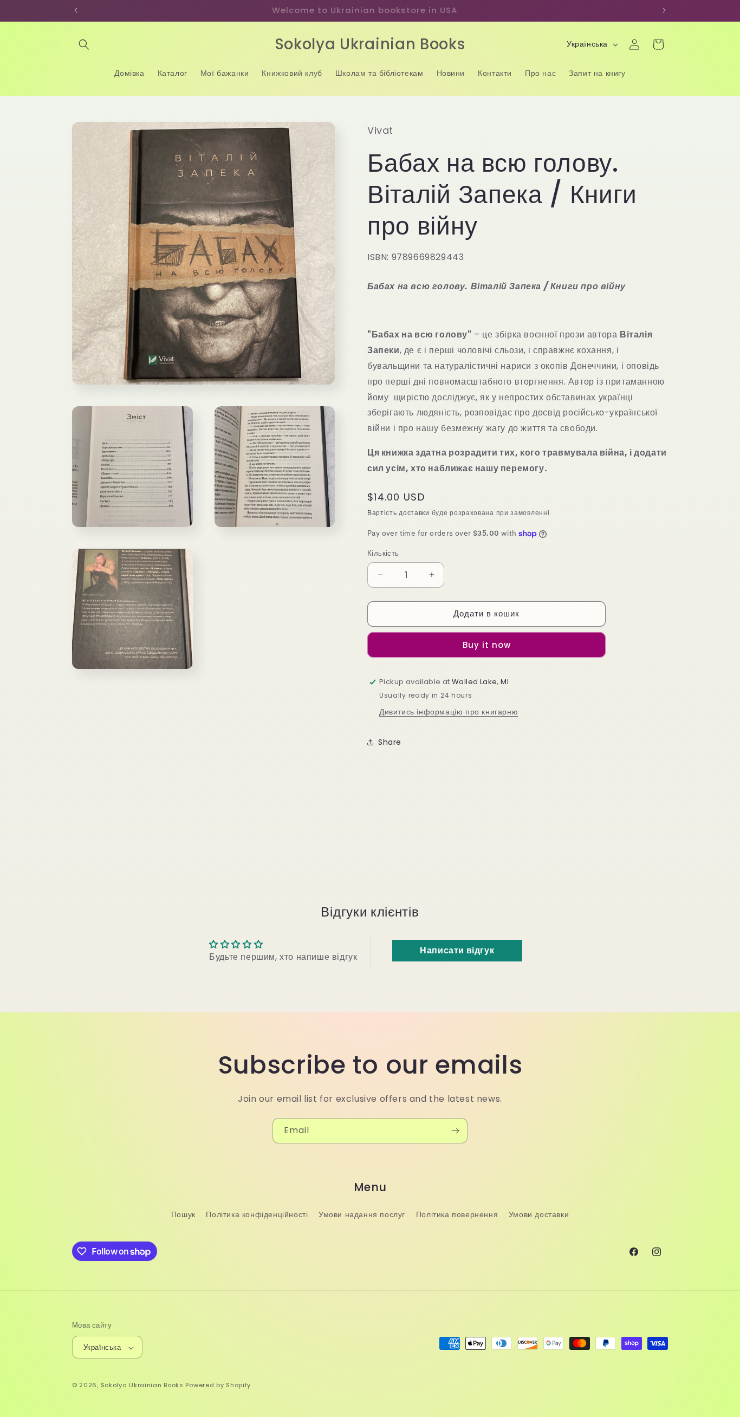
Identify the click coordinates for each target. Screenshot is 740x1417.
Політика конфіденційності (257, 1214)
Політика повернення (457, 1214)
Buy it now (487, 645)
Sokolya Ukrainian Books (142, 1385)
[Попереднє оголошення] (76, 10)
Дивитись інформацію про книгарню (448, 711)
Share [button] (389, 742)
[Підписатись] (455, 1130)
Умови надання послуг (362, 1214)
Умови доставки (539, 1214)
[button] (84, 44)
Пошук (183, 1214)
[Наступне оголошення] (664, 10)
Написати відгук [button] (457, 950)
